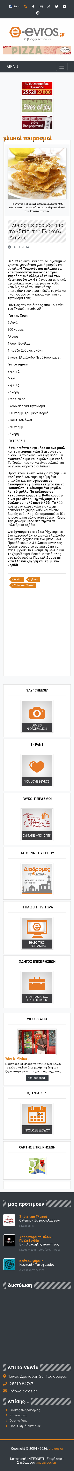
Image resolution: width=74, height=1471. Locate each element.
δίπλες (18, 579)
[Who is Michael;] (37, 1041)
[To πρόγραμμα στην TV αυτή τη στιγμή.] (37, 933)
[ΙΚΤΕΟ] (37, 88)
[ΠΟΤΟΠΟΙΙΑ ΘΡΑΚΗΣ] (37, 122)
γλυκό (34, 579)
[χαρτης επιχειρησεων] (37, 1166)
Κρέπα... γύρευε (31, 1261)
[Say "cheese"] (37, 716)
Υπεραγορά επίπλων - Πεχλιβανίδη (36, 1239)
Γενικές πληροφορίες (25, 1410)
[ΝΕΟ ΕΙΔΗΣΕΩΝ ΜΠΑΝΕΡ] (41, 669)
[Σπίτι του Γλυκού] (9, 1220)
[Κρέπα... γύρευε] (9, 1264)
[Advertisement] (37, 633)
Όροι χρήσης (18, 1420)
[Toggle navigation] (62, 67)
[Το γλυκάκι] (37, 105)
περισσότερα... (37, 1078)
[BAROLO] (37, 50)
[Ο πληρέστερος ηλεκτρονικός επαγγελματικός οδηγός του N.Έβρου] (37, 33)
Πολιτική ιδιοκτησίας (25, 1426)
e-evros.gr (56, 1449)
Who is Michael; (17, 1058)
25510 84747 (21, 1383)
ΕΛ (15, 6)
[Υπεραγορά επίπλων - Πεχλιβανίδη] (9, 1240)
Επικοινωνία (18, 1415)
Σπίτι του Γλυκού (24, 585)
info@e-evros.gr (23, 1391)
